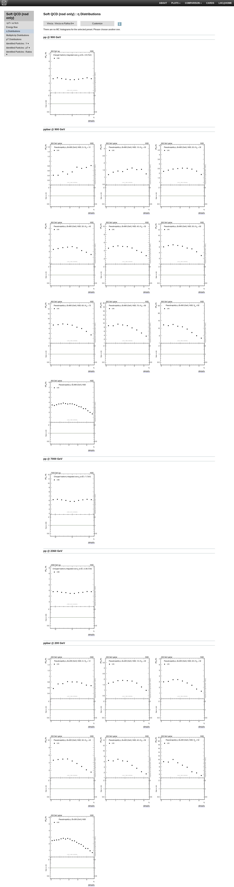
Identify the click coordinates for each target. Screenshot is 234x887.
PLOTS (175, 3)
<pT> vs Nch (12, 23)
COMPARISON (192, 3)
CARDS (210, 3)
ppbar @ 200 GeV (54, 643)
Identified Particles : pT (17, 48)
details (91, 121)
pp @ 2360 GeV (52, 551)
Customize (97, 23)
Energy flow (12, 27)
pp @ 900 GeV (52, 37)
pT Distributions (13, 39)
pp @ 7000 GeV (52, 458)
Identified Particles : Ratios (19, 52)
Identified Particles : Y (16, 43)
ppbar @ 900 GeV (54, 129)
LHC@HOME (225, 3)
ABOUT (163, 3)
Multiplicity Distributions (17, 35)
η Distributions (13, 31)
